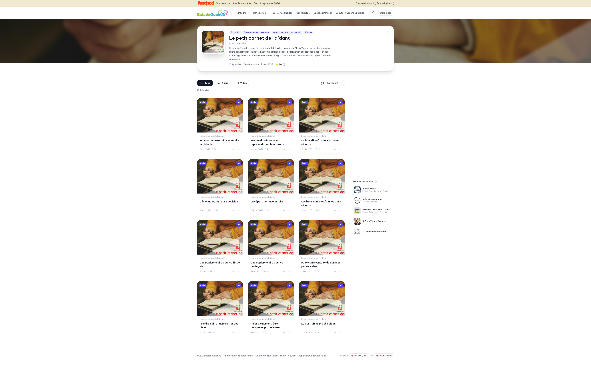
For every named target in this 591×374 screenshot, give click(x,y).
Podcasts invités (364, 3)
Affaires (308, 32)
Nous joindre (279, 355)
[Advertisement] (372, 126)
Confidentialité (263, 355)
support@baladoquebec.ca (312, 355)
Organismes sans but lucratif (287, 32)
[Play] (238, 102)
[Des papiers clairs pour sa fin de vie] (220, 248)
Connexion (385, 13)
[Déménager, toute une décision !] (220, 187)
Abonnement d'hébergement (238, 355)
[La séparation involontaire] (271, 187)
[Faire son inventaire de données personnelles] (322, 248)
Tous (207, 83)
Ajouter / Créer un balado (350, 13)
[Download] (238, 149)
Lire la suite (234, 59)
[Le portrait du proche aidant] (322, 309)
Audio (225, 83)
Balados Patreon (323, 13)
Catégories (259, 13)
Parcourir (241, 13)
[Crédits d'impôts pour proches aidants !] (322, 126)
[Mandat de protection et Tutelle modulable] (220, 126)
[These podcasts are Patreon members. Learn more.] (375, 181)
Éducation (235, 32)
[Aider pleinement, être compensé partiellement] (271, 309)
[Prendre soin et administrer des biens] (220, 309)
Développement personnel (256, 32)
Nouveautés (303, 13)
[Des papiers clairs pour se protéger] (271, 248)
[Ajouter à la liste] (233, 149)
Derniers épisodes (282, 13)
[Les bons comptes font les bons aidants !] (322, 187)
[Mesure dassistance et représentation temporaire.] (271, 126)
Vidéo (243, 83)
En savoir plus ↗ (384, 3)
